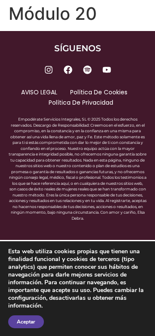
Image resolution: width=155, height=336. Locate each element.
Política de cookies (98, 92)
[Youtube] (106, 69)
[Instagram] (48, 69)
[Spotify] (87, 69)
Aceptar (26, 321)
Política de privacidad (81, 102)
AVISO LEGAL (39, 92)
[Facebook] (68, 69)
